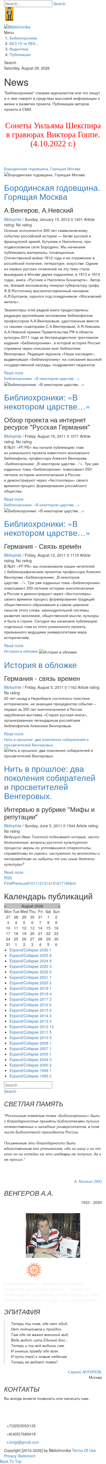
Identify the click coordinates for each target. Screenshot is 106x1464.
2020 (46, 982)
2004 (46, 1059)
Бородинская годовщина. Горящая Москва (42, 168)
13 (44, 883)
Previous (19, 883)
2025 (46, 955)
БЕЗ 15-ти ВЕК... (24, 43)
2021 (46, 977)
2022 (46, 971)
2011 (46, 1032)
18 (66, 883)
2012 (47, 1026)
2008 (46, 1043)
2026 (46, 950)
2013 (46, 1021)
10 (31, 883)
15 (53, 883)
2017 (46, 999)
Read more (13, 373)
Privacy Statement (19, 1456)
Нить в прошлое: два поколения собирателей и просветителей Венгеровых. (46, 742)
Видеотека (19, 49)
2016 (46, 1004)
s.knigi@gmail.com (23, 1442)
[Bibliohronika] (17, 26)
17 (61, 883)
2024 (46, 960)
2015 (46, 1010)
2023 (46, 966)
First (8, 883)
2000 (46, 1065)
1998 (46, 1070)
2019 (46, 988)
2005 (46, 1054)
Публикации (20, 54)
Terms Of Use (84, 1450)
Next (72, 883)
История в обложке (21, 651)
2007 (46, 1048)
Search (59, 3)
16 (57, 883)
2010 (46, 1037)
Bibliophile (13, 219)
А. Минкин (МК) (88, 1181)
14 (48, 883)
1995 (46, 1076)
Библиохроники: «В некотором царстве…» (42, 378)
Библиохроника (23, 38)
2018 (46, 993)
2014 (46, 1015)
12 (40, 883)
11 (35, 883)
